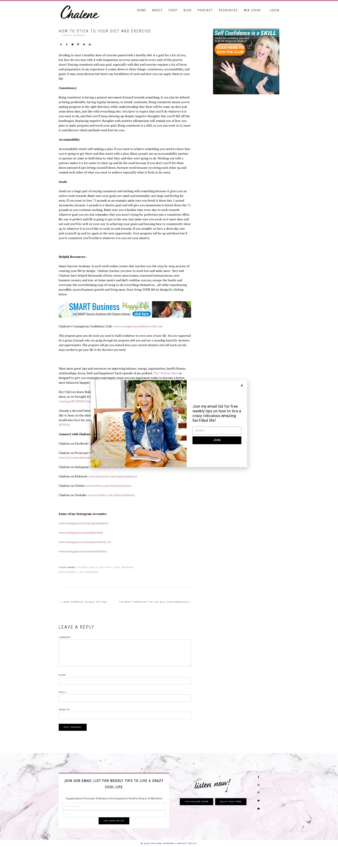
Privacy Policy (187, 843)
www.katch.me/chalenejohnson (79, 457)
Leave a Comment (74, 35)
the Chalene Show (196, 802)
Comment (65, 637)
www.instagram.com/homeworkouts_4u (85, 542)
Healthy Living (109, 567)
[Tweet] (72, 44)
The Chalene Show (166, 373)
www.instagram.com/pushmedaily (81, 532)
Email (63, 692)
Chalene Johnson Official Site (88, 12)
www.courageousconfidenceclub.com (138, 326)
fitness (82, 567)
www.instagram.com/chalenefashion (83, 551)
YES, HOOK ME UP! (113, 821)
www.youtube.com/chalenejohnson (111, 495)
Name (63, 675)
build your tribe (231, 802)
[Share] (61, 44)
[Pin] (78, 44)
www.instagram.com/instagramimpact (84, 523)
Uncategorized (88, 572)
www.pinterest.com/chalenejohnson (113, 476)
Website (64, 710)
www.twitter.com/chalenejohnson (108, 486)
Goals (93, 567)
